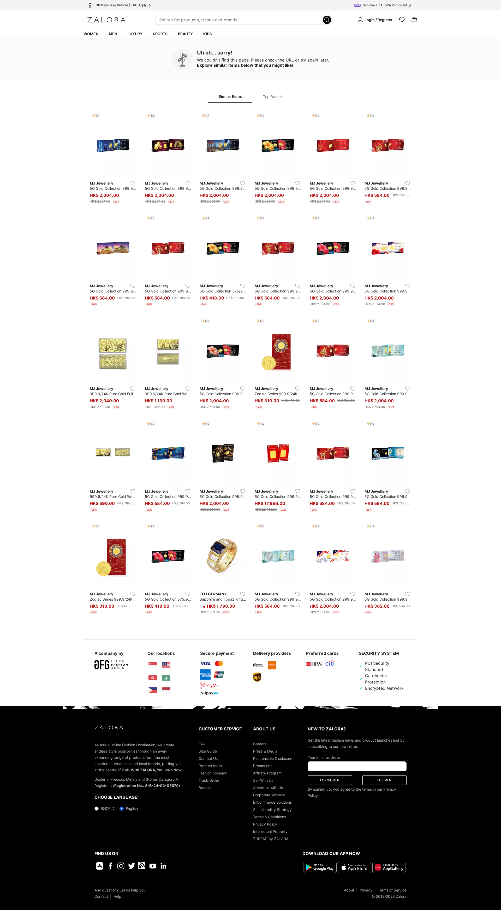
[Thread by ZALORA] (142, 866)
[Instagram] (121, 866)
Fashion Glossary (213, 773)
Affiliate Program (267, 773)
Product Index (211, 766)
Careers (259, 744)
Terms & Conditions (269, 817)
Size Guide (208, 751)
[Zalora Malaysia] (166, 665)
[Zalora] (106, 19)
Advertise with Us (268, 787)
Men (113, 34)
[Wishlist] (402, 20)
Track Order (209, 780)
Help (117, 896)
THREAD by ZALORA (270, 838)
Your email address (324, 757)
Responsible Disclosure (272, 758)
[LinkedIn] (163, 866)
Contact (101, 896)
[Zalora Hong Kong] (152, 678)
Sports (160, 34)
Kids (207, 34)
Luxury (135, 34)
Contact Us (208, 758)
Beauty (185, 34)
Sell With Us (263, 780)
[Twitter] (131, 866)
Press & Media (265, 751)
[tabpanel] (251, 364)
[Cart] (414, 20)
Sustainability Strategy (272, 809)
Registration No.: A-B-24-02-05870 (146, 785)
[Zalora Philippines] (152, 690)
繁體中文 (108, 808)
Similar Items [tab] (230, 96)
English (132, 808)
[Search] (327, 20)
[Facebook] (110, 866)
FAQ (202, 744)
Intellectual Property (270, 831)
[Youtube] (152, 866)
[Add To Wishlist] (132, 183)
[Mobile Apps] (99, 866)
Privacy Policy (265, 824)
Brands (205, 787)
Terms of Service (392, 890)
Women (91, 34)
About (349, 890)
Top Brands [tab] (273, 96)
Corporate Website (269, 795)
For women (329, 780)
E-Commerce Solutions (272, 802)
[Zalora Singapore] (152, 665)
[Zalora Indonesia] (166, 690)
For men (384, 780)
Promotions (262, 766)
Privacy (366, 890)
